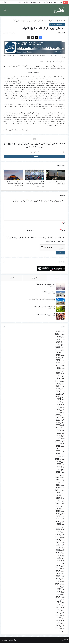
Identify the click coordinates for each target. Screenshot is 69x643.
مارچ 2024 (60, 407)
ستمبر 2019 (60, 548)
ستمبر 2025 (60, 360)
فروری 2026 (60, 347)
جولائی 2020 (59, 522)
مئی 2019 (60, 558)
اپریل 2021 (60, 498)
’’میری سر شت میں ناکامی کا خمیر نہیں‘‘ (46, 284)
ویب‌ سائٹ (30, 230)
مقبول (57, 278)
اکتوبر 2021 (60, 483)
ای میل (62, 230)
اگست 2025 (60, 363)
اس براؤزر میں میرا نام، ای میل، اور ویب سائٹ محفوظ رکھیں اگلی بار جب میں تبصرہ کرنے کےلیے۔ (34, 237)
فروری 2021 (60, 503)
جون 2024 (60, 399)
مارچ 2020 (60, 532)
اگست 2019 (60, 550)
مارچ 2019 (60, 563)
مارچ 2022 (60, 470)
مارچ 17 (61, 631)
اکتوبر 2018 (60, 576)
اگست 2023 (60, 425)
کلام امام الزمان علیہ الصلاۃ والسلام (45, 20)
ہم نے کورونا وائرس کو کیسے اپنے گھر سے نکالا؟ (44, 307)
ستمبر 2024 (60, 391)
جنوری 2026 (59, 350)
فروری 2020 (60, 535)
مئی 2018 (60, 589)
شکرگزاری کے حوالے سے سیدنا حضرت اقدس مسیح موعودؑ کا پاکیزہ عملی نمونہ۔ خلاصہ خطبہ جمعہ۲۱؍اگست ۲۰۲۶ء (35, 183)
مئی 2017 (60, 605)
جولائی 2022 (59, 459)
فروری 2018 (60, 597)
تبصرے (12, 278)
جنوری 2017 (59, 615)
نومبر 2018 (60, 574)
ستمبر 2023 (60, 423)
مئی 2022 (60, 464)
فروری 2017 (60, 613)
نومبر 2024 (60, 386)
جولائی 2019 (59, 553)
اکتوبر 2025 (60, 358)
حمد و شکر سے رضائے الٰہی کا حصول (57, 182)
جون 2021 (60, 493)
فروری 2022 (60, 472)
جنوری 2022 (59, 475)
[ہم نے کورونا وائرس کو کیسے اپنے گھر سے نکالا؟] (60, 309)
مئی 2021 (60, 496)
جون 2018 (60, 587)
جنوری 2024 (59, 412)
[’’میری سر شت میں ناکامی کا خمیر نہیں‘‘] (60, 286)
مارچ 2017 (60, 610)
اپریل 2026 (60, 342)
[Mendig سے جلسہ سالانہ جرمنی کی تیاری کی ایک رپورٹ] (60, 301)
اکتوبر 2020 (60, 514)
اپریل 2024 (60, 404)
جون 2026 (60, 337)
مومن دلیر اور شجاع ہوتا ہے (49, 292)
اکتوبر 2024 (60, 389)
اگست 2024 (60, 394)
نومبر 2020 (60, 511)
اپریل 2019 (60, 561)
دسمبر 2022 (60, 446)
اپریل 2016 (60, 620)
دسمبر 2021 (60, 477)
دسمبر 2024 (60, 384)
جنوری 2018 (59, 600)
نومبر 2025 (60, 355)
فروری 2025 (60, 378)
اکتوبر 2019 (60, 545)
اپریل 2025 (60, 373)
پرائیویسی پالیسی (7, 640)
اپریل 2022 (60, 467)
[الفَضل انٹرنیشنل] (60, 10)
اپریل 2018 (60, 592)
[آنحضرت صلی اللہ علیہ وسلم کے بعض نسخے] (60, 316)
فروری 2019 (60, 566)
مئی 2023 (60, 433)
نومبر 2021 (60, 480)
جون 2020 (60, 524)
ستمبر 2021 (60, 485)
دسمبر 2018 (60, 571)
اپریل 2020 (60, 529)
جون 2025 (60, 368)
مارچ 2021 (60, 501)
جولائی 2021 (59, 490)
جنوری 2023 (59, 444)
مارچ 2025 (60, 376)
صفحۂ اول (60, 20)
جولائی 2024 (59, 397)
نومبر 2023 (60, 417)
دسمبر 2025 (60, 352)
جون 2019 (60, 555)
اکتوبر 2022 (60, 451)
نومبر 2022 (60, 449)
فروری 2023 (60, 441)
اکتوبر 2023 (60, 420)
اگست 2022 (60, 457)
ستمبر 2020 (60, 516)
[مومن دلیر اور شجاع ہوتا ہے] (60, 294)
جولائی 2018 (59, 584)
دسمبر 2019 (60, 540)
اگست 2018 (60, 581)
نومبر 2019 (60, 542)
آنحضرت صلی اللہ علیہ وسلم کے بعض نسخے (45, 314)
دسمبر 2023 (60, 415)
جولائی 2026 (59, 334)
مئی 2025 (60, 371)
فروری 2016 (60, 626)
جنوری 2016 (59, 628)
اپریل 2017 (60, 607)
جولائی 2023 (59, 428)
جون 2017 (60, 602)
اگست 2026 (60, 332)
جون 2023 (60, 430)
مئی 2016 (60, 618)
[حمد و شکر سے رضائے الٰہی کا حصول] (55, 175)
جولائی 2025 (59, 365)
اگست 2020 (60, 519)
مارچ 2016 (60, 623)
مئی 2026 (60, 339)
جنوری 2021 (59, 506)
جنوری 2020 (59, 537)
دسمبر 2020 (60, 509)
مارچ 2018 (60, 594)
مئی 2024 (60, 402)
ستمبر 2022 (60, 454)
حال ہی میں (35, 278)
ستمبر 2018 (60, 579)
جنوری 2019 (59, 568)
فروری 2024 (60, 410)
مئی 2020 (60, 527)
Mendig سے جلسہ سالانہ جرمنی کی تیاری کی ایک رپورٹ (42, 299)
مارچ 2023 (60, 438)
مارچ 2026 (60, 345)
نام (63, 222)
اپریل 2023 (60, 436)
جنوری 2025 (59, 381)
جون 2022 (60, 462)
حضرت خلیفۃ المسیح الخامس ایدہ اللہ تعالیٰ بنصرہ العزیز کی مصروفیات (14, 182)
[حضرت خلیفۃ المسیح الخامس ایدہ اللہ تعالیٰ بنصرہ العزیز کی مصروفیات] (13, 175)
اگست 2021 (60, 488)
